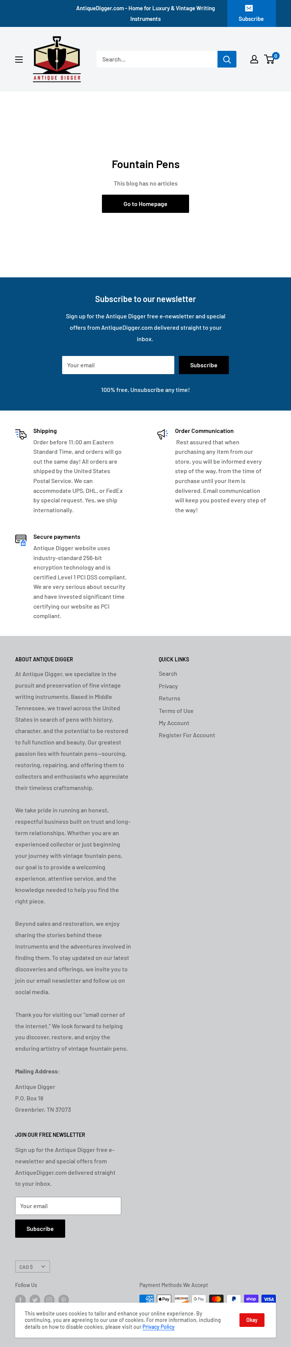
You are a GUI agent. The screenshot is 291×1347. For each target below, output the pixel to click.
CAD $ (26, 1267)
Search (168, 673)
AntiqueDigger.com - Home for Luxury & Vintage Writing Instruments (145, 13)
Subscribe (251, 18)
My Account (174, 722)
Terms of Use (176, 710)
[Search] (226, 59)
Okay (252, 1320)
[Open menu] (19, 60)
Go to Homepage (145, 203)
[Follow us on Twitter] (35, 1300)
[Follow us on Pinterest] (63, 1300)
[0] (269, 59)
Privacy (168, 685)
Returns (169, 698)
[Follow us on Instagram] (49, 1300)
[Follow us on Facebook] (20, 1300)
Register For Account (187, 734)
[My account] (254, 59)
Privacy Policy (158, 1326)
